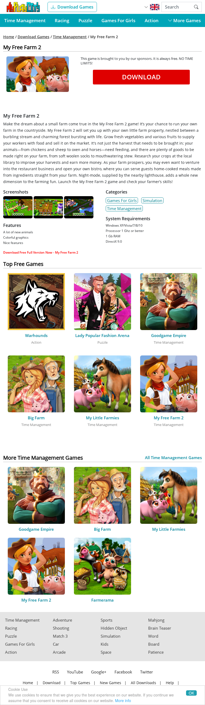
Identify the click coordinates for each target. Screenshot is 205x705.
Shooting (61, 628)
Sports (106, 620)
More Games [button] (186, 20)
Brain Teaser (159, 628)
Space (106, 652)
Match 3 (60, 636)
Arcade (59, 652)
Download (141, 76)
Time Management (25, 20)
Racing (62, 20)
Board (153, 644)
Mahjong (156, 620)
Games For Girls (118, 20)
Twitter (146, 672)
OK (191, 693)
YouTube (75, 672)
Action (152, 20)
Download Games (75, 7)
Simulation (152, 200)
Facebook (123, 672)
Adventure (62, 620)
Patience (156, 652)
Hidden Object (114, 628)
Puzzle (85, 20)
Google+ (99, 672)
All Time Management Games (173, 458)
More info (123, 700)
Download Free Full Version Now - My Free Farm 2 (40, 252)
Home (8, 37)
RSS (55, 672)
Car (56, 644)
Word (153, 636)
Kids (104, 644)
